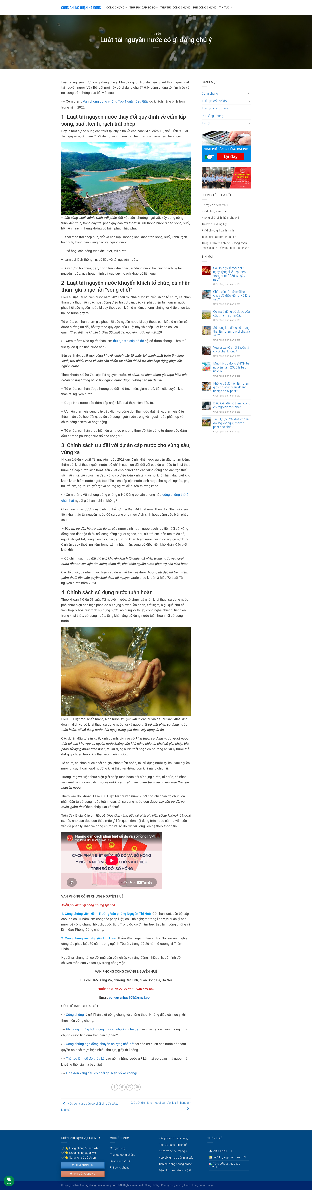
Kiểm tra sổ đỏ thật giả (173, 1151)
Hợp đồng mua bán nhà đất (176, 1157)
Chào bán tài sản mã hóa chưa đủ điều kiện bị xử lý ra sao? (231, 295)
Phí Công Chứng (205, 7)
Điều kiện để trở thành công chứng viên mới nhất (231, 405)
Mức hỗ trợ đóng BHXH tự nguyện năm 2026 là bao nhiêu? (231, 367)
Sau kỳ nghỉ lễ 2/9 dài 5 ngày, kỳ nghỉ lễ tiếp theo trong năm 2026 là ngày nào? (229, 273)
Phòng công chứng (172, 1185)
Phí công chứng (84, 1173)
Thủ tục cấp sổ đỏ (142, 7)
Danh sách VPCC (120, 1161)
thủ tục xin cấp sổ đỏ (128, 341)
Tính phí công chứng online (175, 1164)
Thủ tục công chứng (175, 7)
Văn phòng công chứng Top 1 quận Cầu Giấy (116, 101)
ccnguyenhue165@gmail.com (131, 997)
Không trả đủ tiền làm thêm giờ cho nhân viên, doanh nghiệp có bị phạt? (231, 387)
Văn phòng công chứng (173, 1138)
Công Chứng (152, 1185)
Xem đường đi (84, 1165)
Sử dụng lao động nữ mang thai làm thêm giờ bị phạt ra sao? (231, 331)
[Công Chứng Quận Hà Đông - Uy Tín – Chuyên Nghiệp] (81, 7)
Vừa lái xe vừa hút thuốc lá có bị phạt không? (231, 349)
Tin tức (224, 7)
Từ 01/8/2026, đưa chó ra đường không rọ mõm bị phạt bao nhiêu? (231, 423)
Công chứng (115, 7)
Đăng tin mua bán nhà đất (175, 1170)
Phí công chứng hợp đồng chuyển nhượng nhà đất (103, 1029)
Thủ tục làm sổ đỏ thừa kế (85, 1058)
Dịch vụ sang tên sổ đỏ (173, 1144)
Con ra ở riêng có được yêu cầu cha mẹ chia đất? (231, 313)
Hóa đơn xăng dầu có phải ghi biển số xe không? (102, 1073)
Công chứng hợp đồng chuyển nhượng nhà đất (100, 1044)
